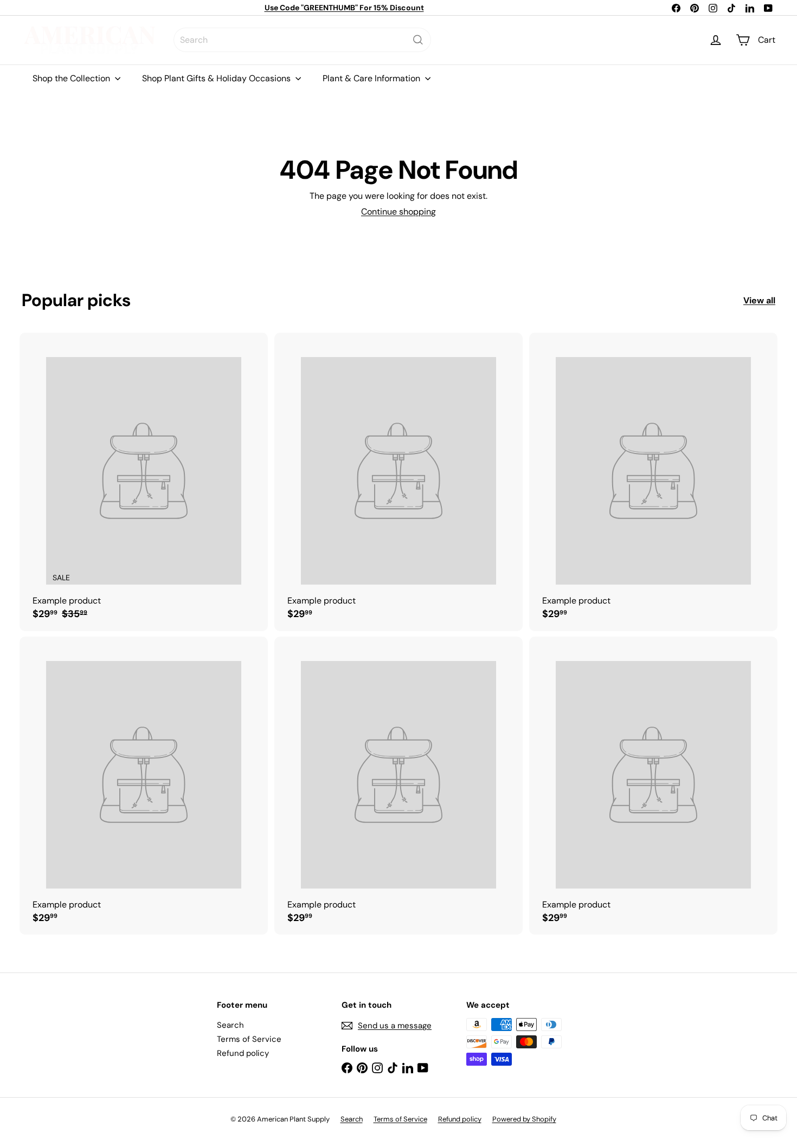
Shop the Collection (72, 78)
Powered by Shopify (524, 1119)
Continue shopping (398, 211)
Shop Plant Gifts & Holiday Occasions (217, 78)
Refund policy (243, 1053)
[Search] (418, 40)
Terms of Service (249, 1039)
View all (759, 300)
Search (230, 1025)
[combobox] (302, 40)
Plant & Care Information (372, 78)
